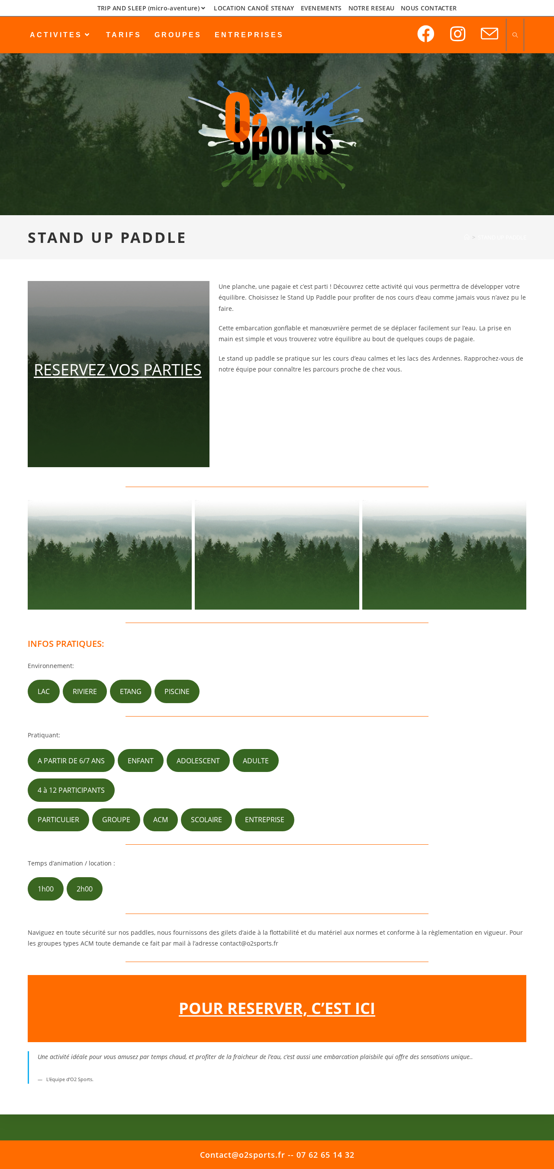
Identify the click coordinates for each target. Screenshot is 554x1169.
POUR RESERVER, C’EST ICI (277, 1008)
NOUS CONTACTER (429, 8)
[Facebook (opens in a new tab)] (426, 33)
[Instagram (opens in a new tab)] (458, 33)
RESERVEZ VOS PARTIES (118, 369)
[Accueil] (467, 237)
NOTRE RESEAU (371, 8)
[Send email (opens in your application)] (489, 34)
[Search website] (515, 35)
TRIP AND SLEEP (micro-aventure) (148, 8)
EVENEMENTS (321, 8)
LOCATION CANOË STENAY (254, 8)
